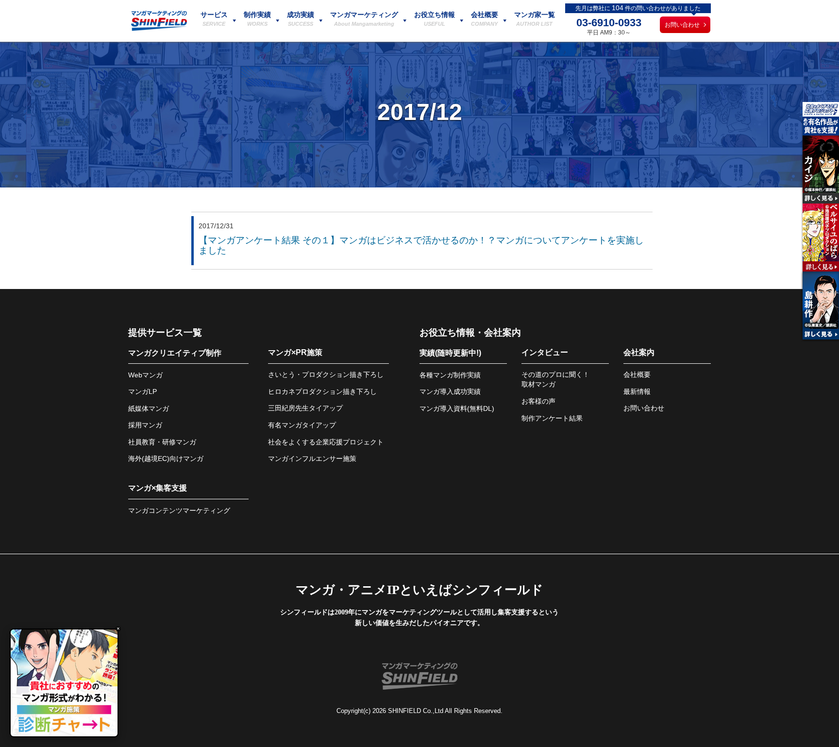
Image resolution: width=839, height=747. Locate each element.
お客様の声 (538, 401)
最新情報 (637, 391)
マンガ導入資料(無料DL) (457, 408)
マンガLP (142, 391)
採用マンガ (145, 425)
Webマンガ (145, 375)
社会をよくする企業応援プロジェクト (326, 442)
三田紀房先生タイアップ (305, 408)
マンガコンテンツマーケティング (179, 510)
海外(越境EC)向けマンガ (165, 458)
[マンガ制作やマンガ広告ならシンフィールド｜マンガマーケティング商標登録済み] (159, 28)
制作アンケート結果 (552, 418)
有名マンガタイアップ (302, 425)
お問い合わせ (682, 24)
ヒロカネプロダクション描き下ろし (322, 391)
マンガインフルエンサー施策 (312, 458)
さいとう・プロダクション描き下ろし (326, 374)
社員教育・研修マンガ (162, 442)
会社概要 (637, 374)
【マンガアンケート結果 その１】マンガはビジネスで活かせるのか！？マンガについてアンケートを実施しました (421, 245)
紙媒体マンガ (148, 408)
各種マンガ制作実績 (450, 375)
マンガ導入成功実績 (450, 391)
